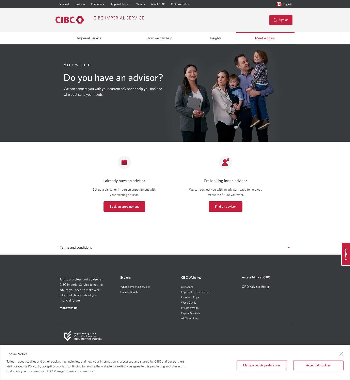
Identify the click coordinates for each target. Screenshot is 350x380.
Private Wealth (189, 307)
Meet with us (265, 38)
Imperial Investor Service (195, 292)
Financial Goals (129, 292)
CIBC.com (187, 286)
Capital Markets (190, 313)
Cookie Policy (27, 366)
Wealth (140, 4)
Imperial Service (120, 4)
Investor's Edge (190, 297)
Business (80, 4)
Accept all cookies (318, 365)
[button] (285, 4)
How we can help (159, 38)
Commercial (98, 4)
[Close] (341, 353)
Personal (64, 4)
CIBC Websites (180, 4)
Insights (216, 38)
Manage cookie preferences (262, 365)
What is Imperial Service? (135, 286)
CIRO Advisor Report (256, 287)
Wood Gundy (188, 302)
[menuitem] (285, 4)
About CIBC (158, 4)
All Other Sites (189, 318)
